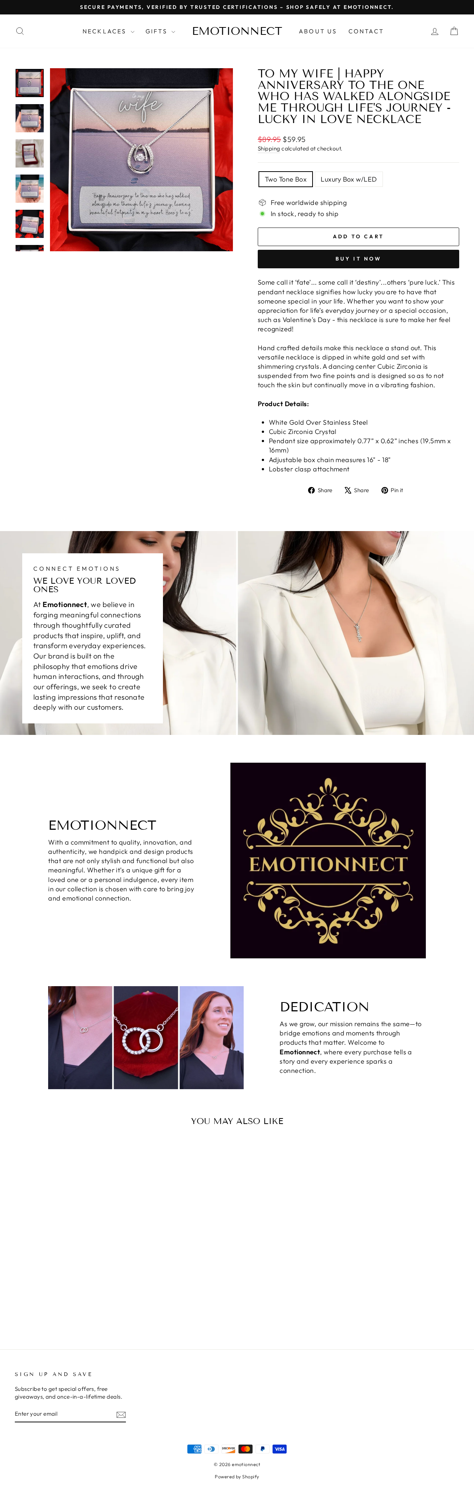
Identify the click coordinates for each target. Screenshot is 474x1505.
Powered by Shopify (237, 1476)
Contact (366, 31)
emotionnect (237, 31)
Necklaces (106, 31)
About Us (318, 31)
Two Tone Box (286, 179)
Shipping (269, 148)
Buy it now (359, 258)
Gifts (158, 31)
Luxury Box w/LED (349, 179)
